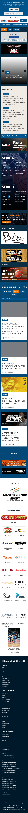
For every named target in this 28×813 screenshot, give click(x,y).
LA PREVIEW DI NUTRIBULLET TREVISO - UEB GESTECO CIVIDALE (14, 400)
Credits (17, 805)
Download (6, 222)
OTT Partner (20, 575)
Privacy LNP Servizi (16, 803)
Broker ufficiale (20, 588)
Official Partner (20, 562)
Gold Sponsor (7, 535)
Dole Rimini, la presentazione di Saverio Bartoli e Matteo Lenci (14, 366)
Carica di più (14, 453)
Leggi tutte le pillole (6, 135)
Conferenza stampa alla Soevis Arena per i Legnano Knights (14, 77)
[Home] (10, 20)
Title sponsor (14, 522)
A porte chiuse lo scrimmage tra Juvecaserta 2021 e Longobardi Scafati (11, 437)
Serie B (22, 291)
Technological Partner (7, 588)
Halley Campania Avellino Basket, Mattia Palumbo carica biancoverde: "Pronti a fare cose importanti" (13, 329)
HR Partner (7, 562)
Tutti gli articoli (8, 291)
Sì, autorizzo (13, 9)
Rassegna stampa (20, 135)
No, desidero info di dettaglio (13, 13)
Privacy (10, 803)
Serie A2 (16, 291)
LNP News (14, 294)
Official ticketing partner (8, 548)
